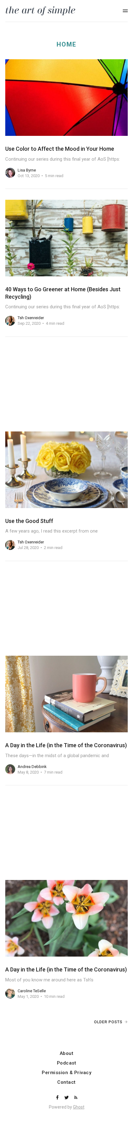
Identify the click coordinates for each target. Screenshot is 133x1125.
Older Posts (108, 1022)
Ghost (78, 1107)
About (67, 1053)
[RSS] (75, 1098)
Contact (66, 1082)
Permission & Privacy (66, 1072)
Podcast (66, 1063)
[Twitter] (67, 1098)
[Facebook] (58, 1098)
